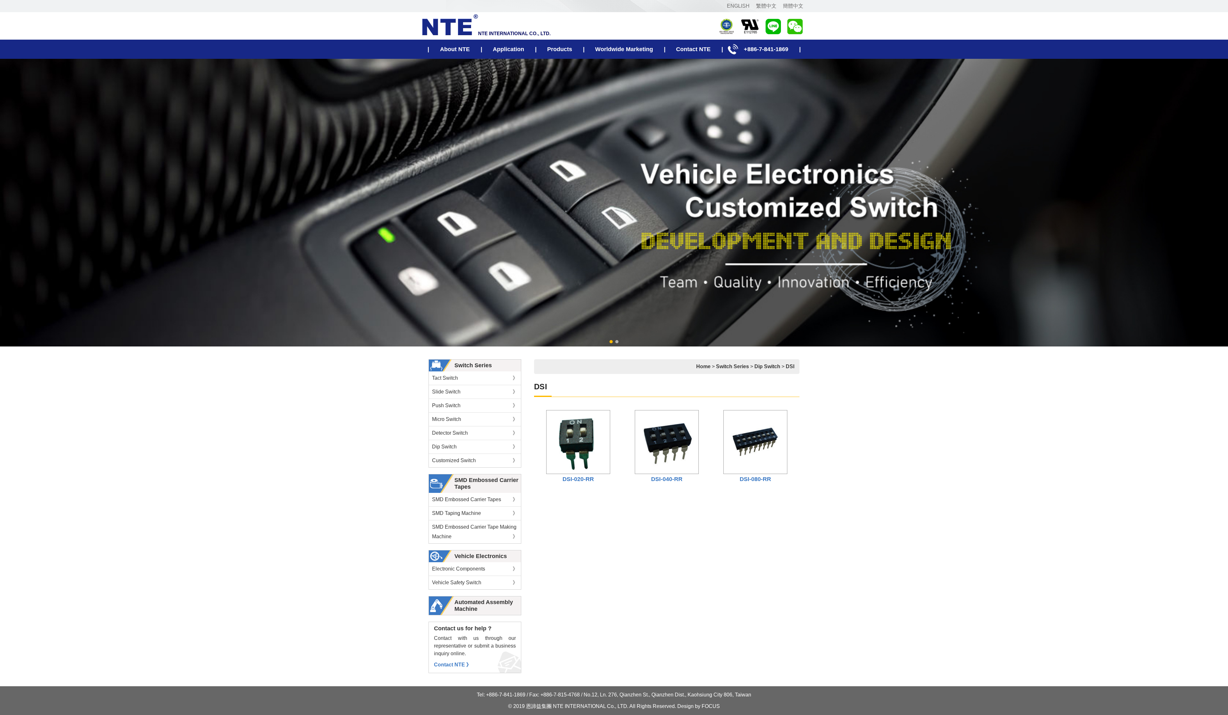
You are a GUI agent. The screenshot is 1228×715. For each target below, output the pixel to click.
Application (508, 49)
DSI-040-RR (666, 479)
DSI (790, 366)
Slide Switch (475, 391)
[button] (611, 341)
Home (703, 366)
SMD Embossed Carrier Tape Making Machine (475, 531)
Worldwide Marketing (624, 49)
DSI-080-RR (755, 479)
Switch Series (473, 365)
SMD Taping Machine (475, 513)
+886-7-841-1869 (766, 49)
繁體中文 (766, 6)
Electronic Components (475, 568)
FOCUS (711, 706)
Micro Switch (475, 419)
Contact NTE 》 (452, 664)
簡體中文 (793, 6)
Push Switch (475, 405)
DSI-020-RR (578, 479)
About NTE (455, 49)
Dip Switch (475, 446)
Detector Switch (475, 433)
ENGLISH (738, 6)
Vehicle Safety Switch (475, 582)
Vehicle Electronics (480, 556)
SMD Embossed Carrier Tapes (475, 499)
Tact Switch (475, 378)
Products (559, 49)
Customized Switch (475, 460)
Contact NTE (693, 49)
